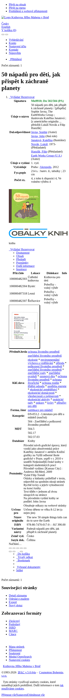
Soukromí (14, 653)
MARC (13, 630)
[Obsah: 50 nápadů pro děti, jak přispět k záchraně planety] (24, 347)
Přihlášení (15, 59)
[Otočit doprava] (14, 551)
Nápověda (15, 53)
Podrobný (14, 624)
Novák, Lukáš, (39, 144)
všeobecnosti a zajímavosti (43, 396)
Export (13, 602)
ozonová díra (47, 376)
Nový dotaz (15, 605)
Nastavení (22, 694)
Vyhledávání (16, 39)
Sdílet (19, 570)
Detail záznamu (18, 595)
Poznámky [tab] (22, 262)
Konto (12, 43)
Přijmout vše (8, 694)
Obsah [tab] (20, 256)
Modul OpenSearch (20, 656)
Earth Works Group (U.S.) (46, 155)
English (5, 26)
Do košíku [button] (23, 553)
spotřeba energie (56, 386)
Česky (5, 23)
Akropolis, (46, 167)
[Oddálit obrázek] (14, 548)
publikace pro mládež (40, 410)
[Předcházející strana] (17, 551)
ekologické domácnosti (41, 392)
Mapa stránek (16, 646)
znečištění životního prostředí (45, 355)
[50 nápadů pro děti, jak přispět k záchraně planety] (24, 227)
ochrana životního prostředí (43, 351)
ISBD (12, 627)
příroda (60, 363)
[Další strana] (21, 551)
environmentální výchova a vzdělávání (43, 361)
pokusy (40, 402)
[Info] (25, 548)
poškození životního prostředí (45, 366)
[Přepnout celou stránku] (21, 548)
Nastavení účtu (17, 46)
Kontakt (13, 49)
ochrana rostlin (50, 382)
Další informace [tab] (25, 265)
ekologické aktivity (39, 399)
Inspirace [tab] (21, 269)
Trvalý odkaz (24, 557)
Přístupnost (15, 650)
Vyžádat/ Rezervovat (21, 97)
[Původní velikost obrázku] (17, 548)
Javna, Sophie (39, 132)
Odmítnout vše (36, 694)
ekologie (33, 359)
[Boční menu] (2, 34)
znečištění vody (37, 373)
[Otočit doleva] (10, 551)
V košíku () (8, 30)
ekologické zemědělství (43, 389)
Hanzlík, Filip (39, 151)
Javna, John (38, 136)
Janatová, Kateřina (42, 140)
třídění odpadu (36, 386)
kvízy (50, 402)
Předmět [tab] (21, 259)
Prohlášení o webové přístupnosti (28, 11)
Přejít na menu (17, 7)
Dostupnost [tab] (22, 252)
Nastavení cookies (19, 659)
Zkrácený (14, 621)
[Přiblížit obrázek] (10, 548)
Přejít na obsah (17, 4)
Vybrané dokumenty (28, 567)
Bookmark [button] (23, 560)
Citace (12, 634)
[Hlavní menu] (6, 34)
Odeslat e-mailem (19, 598)
